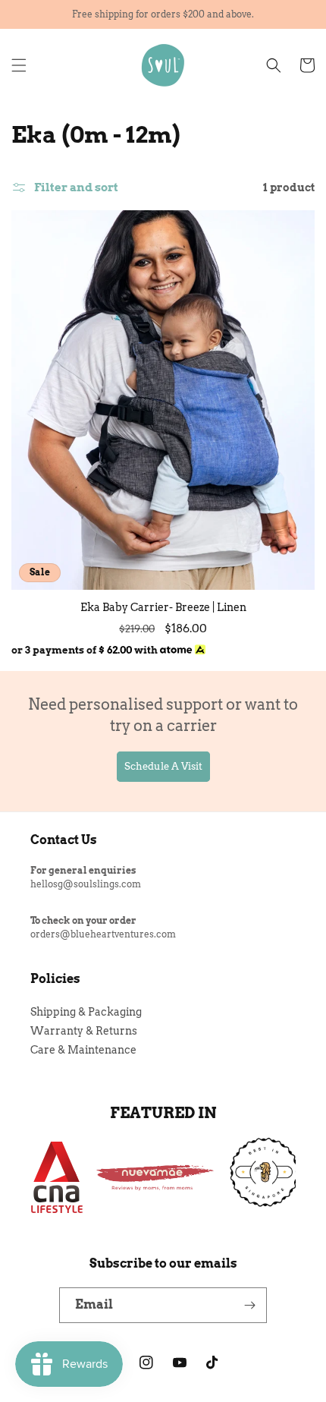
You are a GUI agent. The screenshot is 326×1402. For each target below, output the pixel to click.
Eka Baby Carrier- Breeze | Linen (163, 607)
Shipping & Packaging (86, 1012)
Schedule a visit (163, 766)
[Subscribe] (249, 1305)
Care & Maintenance (83, 1050)
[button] (19, 65)
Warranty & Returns (83, 1031)
